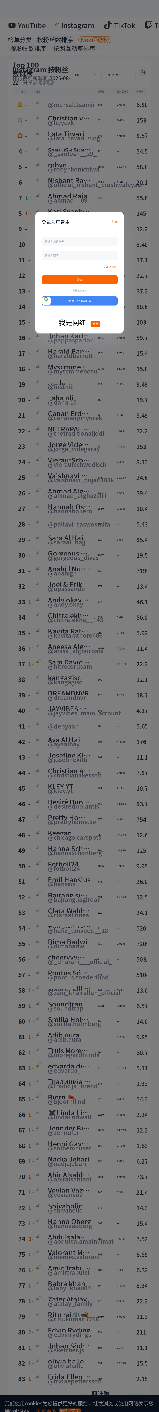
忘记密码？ (111, 267)
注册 (115, 222)
